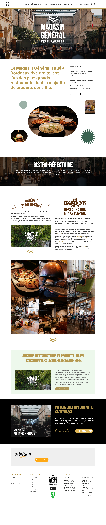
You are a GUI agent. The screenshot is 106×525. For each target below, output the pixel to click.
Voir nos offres (41, 460)
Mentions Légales (33, 489)
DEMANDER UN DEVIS (84, 431)
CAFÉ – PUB (43, 4)
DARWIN (73, 67)
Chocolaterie (68, 4)
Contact (86, 4)
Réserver (75, 94)
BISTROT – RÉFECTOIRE (32, 4)
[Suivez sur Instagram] (54, 488)
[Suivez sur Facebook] (51, 488)
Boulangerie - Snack (33, 482)
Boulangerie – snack (55, 4)
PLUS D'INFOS (62, 431)
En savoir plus (53, 178)
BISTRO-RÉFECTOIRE (53, 165)
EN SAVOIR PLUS (62, 389)
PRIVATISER (78, 4)
